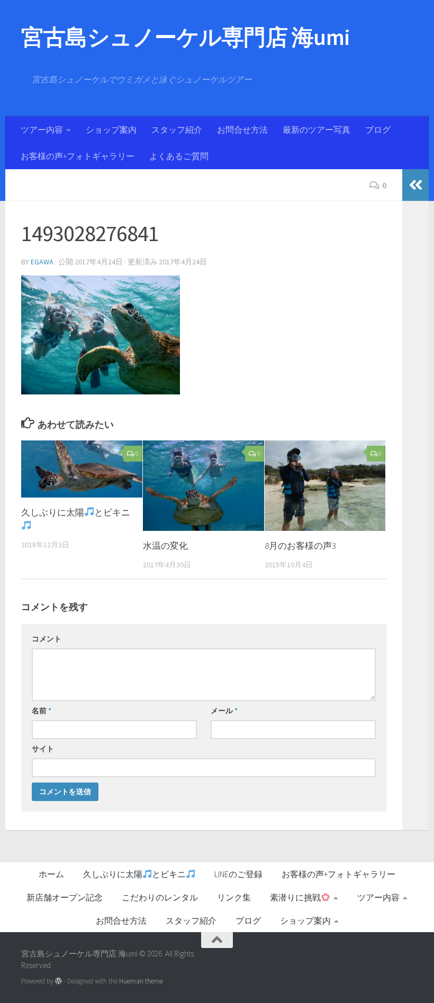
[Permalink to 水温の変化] (203, 485)
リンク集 (234, 897)
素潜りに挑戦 (295, 897)
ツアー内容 (42, 129)
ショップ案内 (111, 129)
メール (224, 710)
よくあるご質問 (179, 156)
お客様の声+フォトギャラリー (77, 156)
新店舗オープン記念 (64, 897)
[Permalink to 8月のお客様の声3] (325, 485)
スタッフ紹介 (176, 129)
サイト (43, 748)
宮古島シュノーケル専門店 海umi (185, 37)
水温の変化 (165, 545)
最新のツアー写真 (316, 129)
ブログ (378, 129)
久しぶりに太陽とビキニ (134, 874)
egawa (42, 261)
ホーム (51, 874)
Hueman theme (141, 981)
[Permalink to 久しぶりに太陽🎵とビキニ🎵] (81, 469)
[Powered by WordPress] (58, 981)
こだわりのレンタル (160, 897)
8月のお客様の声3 (300, 545)
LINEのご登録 (238, 874)
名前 (41, 710)
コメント (46, 638)
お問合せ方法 (242, 129)
